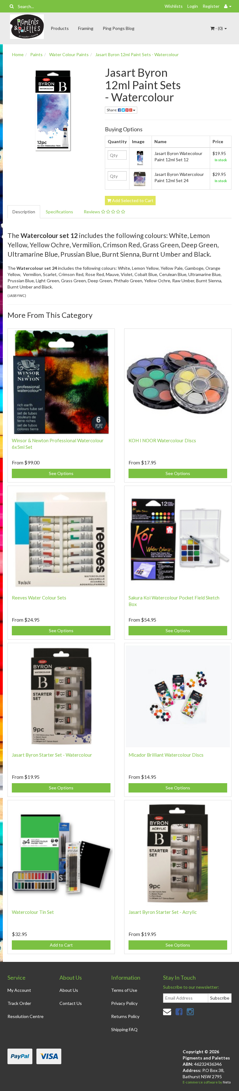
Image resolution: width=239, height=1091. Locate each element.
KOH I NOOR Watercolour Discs (162, 440)
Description (23, 211)
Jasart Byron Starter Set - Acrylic (163, 912)
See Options (61, 473)
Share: (112, 110)
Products (60, 28)
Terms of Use (124, 990)
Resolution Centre (25, 1016)
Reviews (92, 211)
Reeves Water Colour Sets (39, 597)
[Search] (11, 6)
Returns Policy (125, 1016)
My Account (19, 990)
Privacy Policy (124, 1003)
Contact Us (70, 1003)
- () (219, 28)
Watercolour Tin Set (33, 912)
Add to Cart (61, 945)
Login (192, 6)
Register (211, 6)
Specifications (59, 211)
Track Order (19, 1003)
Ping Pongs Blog (118, 28)
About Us (68, 990)
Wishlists (174, 6)
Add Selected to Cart (132, 200)
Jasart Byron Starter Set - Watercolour (52, 755)
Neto (227, 1082)
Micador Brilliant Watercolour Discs (166, 755)
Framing (85, 28)
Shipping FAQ (124, 1029)
